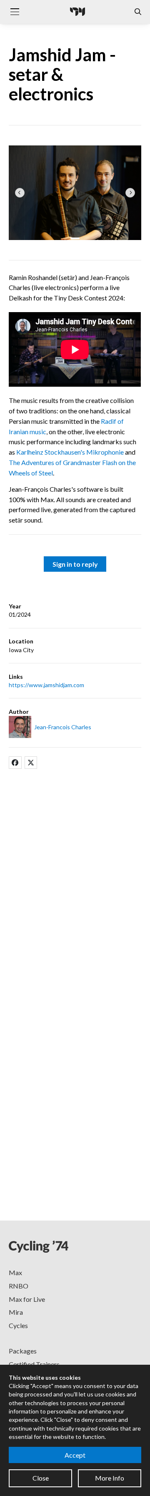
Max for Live (27, 1299)
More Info (109, 1478)
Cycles (18, 1325)
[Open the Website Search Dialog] (138, 12)
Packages (23, 1351)
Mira (16, 1312)
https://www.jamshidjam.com (46, 684)
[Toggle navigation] (14, 12)
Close (40, 1478)
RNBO (18, 1286)
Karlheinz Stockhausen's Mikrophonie (70, 452)
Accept (75, 1455)
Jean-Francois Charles (62, 726)
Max (15, 1272)
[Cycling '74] (77, 12)
